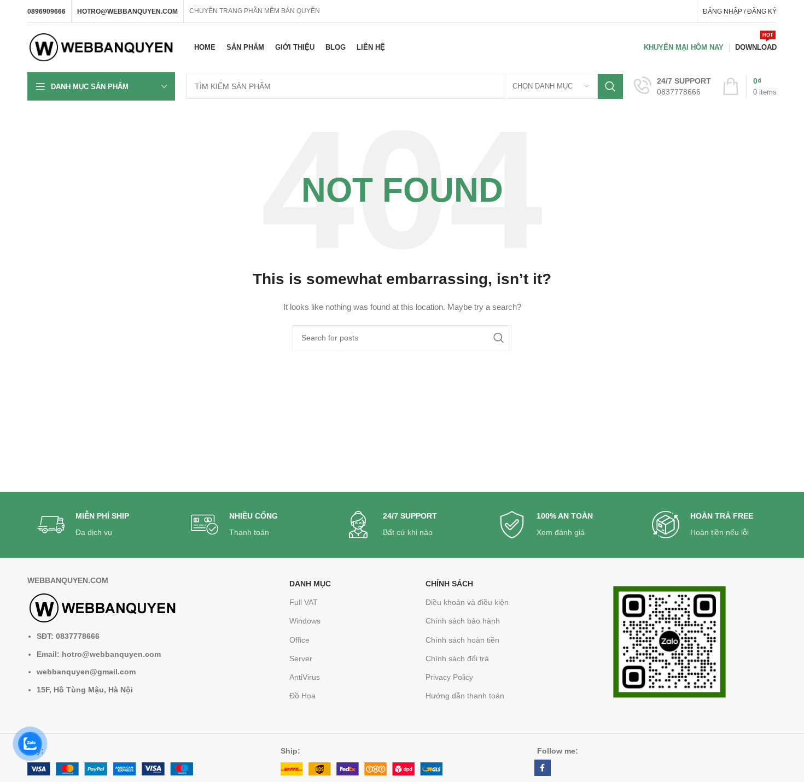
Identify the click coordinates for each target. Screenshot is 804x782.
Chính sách (449, 583)
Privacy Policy (449, 677)
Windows (305, 620)
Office (299, 640)
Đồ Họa (302, 695)
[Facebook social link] (542, 768)
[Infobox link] (672, 86)
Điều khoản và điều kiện (467, 602)
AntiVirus (304, 677)
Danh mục (310, 583)
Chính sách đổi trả (457, 658)
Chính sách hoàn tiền (462, 640)
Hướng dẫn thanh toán (465, 695)
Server (300, 658)
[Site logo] (101, 47)
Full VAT (303, 602)
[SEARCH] (610, 86)
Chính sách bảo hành (463, 620)
